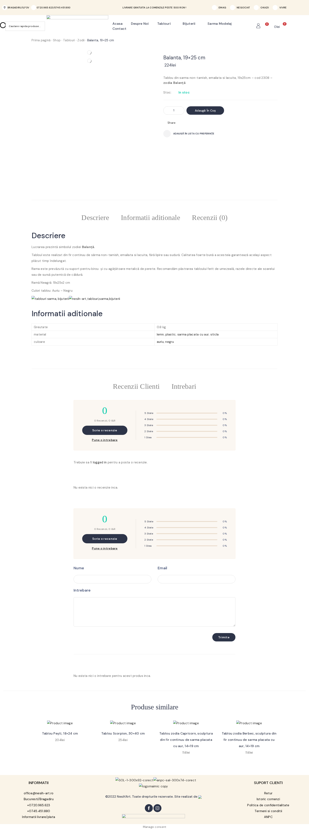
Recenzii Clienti (136, 386)
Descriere (95, 217)
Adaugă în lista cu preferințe (193, 133)
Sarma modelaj (219, 23)
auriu (160, 342)
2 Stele (148, 431)
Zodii (81, 40)
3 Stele (148, 425)
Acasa (117, 23)
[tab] (95, 218)
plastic (170, 334)
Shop (57, 40)
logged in (100, 462)
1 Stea (148, 437)
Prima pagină (41, 40)
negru (169, 342)
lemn (160, 334)
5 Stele (148, 413)
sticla (214, 334)
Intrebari (184, 386)
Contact (119, 28)
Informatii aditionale (150, 217)
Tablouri (164, 23)
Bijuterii (189, 23)
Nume (79, 568)
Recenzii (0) (209, 217)
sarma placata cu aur (193, 334)
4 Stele (148, 419)
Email (162, 568)
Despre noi (140, 23)
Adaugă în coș (205, 110)
